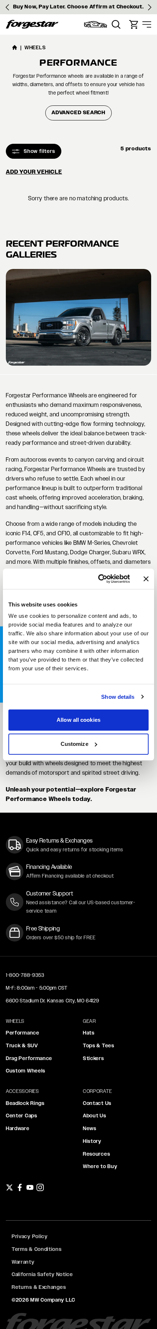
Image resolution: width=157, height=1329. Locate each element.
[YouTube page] (30, 1187)
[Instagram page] (40, 1187)
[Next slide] (149, 7)
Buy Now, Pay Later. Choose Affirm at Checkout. (78, 7)
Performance (22, 1033)
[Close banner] (146, 578)
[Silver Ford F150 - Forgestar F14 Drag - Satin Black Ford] (78, 317)
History (92, 1141)
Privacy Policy (30, 1236)
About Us (94, 1115)
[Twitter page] (9, 1187)
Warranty (23, 1262)
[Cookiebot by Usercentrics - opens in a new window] (99, 578)
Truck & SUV (22, 1045)
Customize (74, 744)
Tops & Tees (98, 1045)
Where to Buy (100, 1166)
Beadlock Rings (25, 1103)
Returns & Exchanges (39, 1287)
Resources (96, 1154)
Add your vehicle (34, 172)
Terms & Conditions (37, 1249)
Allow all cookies (78, 720)
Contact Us (97, 1103)
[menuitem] (95, 24)
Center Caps (21, 1115)
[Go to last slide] (7, 7)
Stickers (93, 1058)
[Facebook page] (19, 1187)
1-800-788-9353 (25, 975)
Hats (89, 1033)
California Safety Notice (42, 1274)
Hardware (18, 1128)
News (89, 1128)
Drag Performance (29, 1058)
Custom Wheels (25, 1071)
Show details (117, 697)
